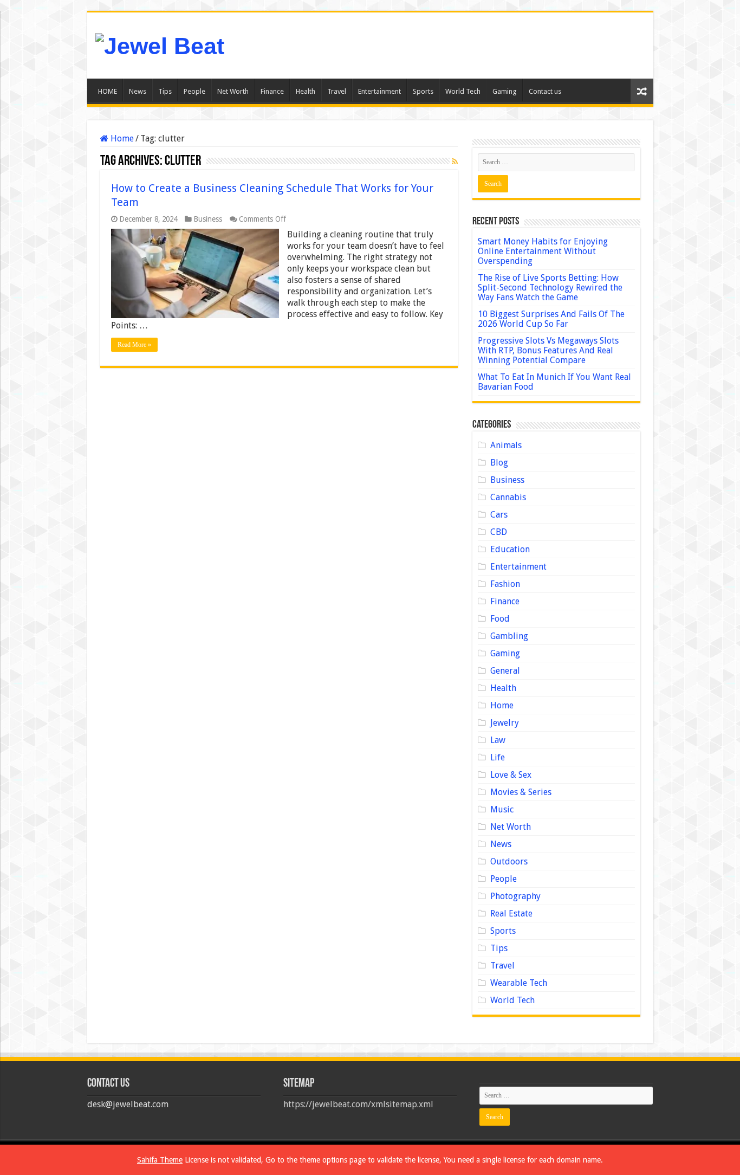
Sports (423, 91)
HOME (107, 91)
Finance (272, 91)
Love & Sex (510, 775)
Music (502, 809)
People (194, 91)
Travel (336, 91)
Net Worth (233, 91)
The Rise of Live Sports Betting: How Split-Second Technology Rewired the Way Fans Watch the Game (550, 287)
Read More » (134, 344)
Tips (165, 91)
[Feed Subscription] (455, 161)
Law (497, 740)
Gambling (509, 636)
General (505, 671)
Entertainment (379, 91)
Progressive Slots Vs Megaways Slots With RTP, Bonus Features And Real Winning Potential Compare (548, 350)
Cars (499, 514)
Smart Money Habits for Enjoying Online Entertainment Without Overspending (543, 251)
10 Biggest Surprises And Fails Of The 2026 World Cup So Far (551, 319)
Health (305, 91)
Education (510, 549)
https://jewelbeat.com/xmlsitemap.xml (358, 1104)
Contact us (545, 91)
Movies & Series (520, 792)
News (137, 91)
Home (121, 138)
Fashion (505, 584)
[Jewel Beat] (159, 44)
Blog (499, 462)
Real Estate (511, 913)
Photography (515, 896)
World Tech (463, 91)
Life (497, 757)
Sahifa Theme (160, 1159)
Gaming (504, 91)
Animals (506, 445)
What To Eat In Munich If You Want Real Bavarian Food (554, 382)
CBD (498, 532)
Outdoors (509, 861)
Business (207, 219)
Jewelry (504, 723)
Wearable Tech (518, 983)
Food (500, 619)
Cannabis (508, 497)
